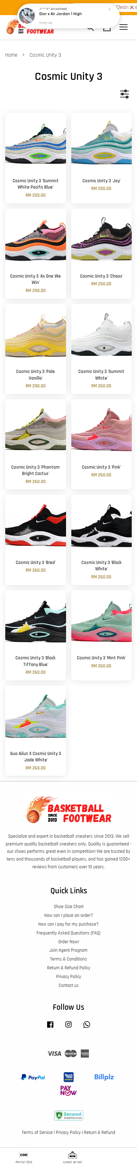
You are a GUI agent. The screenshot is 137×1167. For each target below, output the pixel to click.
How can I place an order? (68, 915)
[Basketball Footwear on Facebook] (50, 1028)
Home (11, 55)
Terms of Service (37, 1132)
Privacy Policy (68, 976)
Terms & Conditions (68, 959)
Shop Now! (121, 7)
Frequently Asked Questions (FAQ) (68, 933)
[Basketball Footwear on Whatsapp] (87, 1028)
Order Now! (68, 942)
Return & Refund (99, 1132)
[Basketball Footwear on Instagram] (68, 1028)
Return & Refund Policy (68, 968)
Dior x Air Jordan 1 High (60, 14)
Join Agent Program (68, 950)
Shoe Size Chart (69, 906)
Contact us (69, 985)
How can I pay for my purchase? (68, 924)
